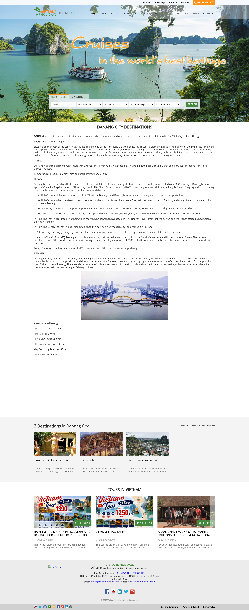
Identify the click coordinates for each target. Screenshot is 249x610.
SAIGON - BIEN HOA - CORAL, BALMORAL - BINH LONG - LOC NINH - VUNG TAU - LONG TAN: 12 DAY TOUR (122, 535)
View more (55, 444)
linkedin (119, 593)
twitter (126, 593)
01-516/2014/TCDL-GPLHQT (131, 573)
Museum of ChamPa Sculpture (53, 460)
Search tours (59, 96)
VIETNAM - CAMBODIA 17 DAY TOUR (179, 532)
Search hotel (79, 96)
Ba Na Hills (88, 460)
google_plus (132, 593)
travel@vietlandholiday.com (105, 581)
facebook (107, 593)
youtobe (113, 593)
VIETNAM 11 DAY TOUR (48, 532)
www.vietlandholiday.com (143, 581)
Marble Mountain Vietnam (143, 460)
